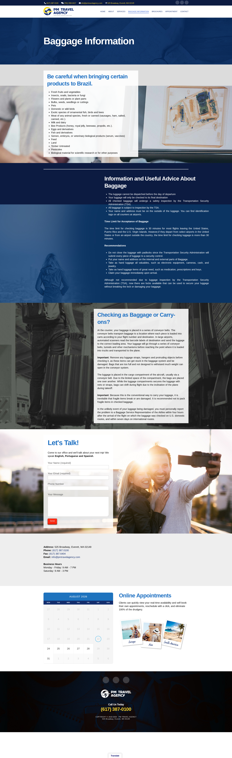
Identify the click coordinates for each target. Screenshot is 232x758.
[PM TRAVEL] (116, 693)
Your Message (55, 494)
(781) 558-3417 (70, 3)
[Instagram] (182, 2)
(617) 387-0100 (52, 3)
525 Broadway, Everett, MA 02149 (120, 3)
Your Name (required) (59, 463)
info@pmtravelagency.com (91, 3)
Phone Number (56, 484)
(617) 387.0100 (60, 550)
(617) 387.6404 (57, 553)
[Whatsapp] (186, 2)
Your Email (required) (59, 473)
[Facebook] (177, 2)
